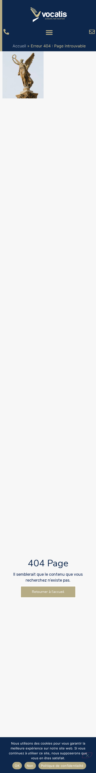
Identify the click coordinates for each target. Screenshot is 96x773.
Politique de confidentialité (62, 766)
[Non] (87, 755)
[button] (49, 32)
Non (30, 766)
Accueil (19, 45)
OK (17, 766)
